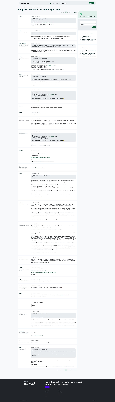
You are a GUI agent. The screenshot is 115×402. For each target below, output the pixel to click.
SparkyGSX (21, 166)
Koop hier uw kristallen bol (22, 332)
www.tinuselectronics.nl (22, 75)
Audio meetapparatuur (86, 47)
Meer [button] (66, 3)
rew (19, 311)
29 (65, 12)
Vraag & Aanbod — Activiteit (84, 45)
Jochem (20, 30)
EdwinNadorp (21, 331)
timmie (20, 347)
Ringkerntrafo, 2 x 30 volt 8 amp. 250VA (62, 294)
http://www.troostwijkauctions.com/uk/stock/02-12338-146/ (40, 157)
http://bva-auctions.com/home (40, 167)
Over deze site (60, 392)
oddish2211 (21, 16)
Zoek (94, 27)
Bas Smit (20, 300)
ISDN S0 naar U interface (86, 36)
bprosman (20, 267)
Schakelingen (46, 392)
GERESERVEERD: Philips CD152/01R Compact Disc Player (91, 56)
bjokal (20, 56)
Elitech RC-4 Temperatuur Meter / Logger (89, 50)
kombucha (21, 150)
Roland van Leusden (22, 43)
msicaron (20, 285)
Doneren (47, 387)
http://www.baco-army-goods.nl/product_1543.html (39, 270)
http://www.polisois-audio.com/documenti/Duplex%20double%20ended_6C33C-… (44, 272)
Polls (58, 393)
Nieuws (60, 3)
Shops (63, 3)
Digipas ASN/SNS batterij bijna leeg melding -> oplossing (91, 33)
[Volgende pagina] (71, 12)
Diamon (20, 293)
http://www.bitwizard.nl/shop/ (23, 314)
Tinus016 (20, 74)
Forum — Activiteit (82, 31)
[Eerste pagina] (58, 12)
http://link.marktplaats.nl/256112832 (37, 335)
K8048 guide (23, 349)
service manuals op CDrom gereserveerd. (89, 53)
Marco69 (20, 118)
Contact (46, 396)
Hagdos (20, 112)
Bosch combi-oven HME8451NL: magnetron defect (90, 39)
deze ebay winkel (51, 65)
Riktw (20, 279)
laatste (75, 12)
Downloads (46, 393)
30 (67, 12)
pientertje (20, 105)
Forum (50, 3)
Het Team (59, 391)
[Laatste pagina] (73, 12)
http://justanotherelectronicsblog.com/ (23, 280)
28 (63, 12)
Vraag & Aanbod (55, 3)
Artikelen (46, 391)
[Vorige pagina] (60, 12)
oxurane (20, 173)
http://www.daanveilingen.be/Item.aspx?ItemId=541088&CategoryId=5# (42, 161)
